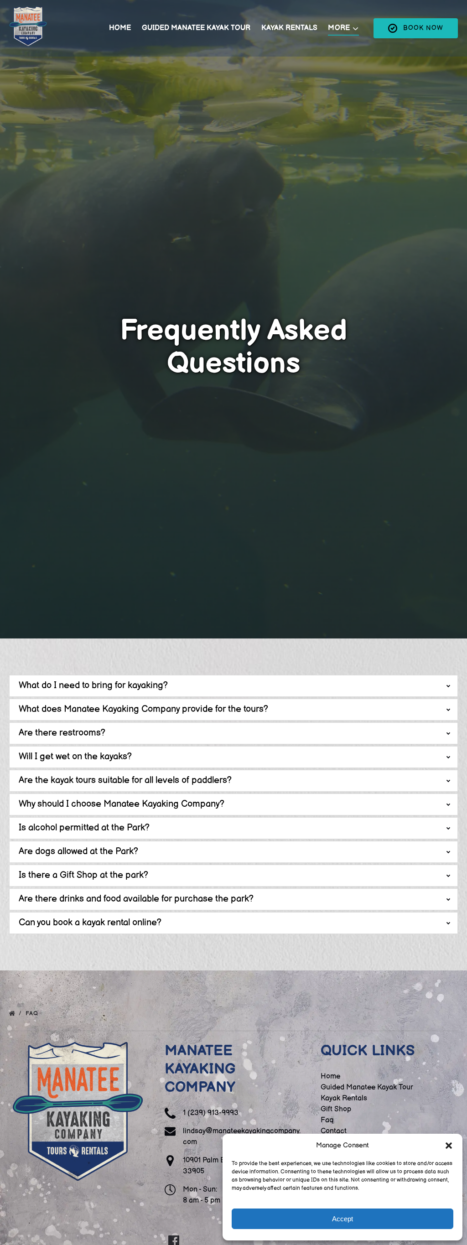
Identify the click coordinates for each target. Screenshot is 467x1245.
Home (120, 28)
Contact (334, 1131)
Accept (342, 1219)
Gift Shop (336, 1109)
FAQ (33, 1013)
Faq (327, 1120)
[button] (448, 1145)
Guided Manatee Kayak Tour (196, 28)
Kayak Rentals (289, 28)
